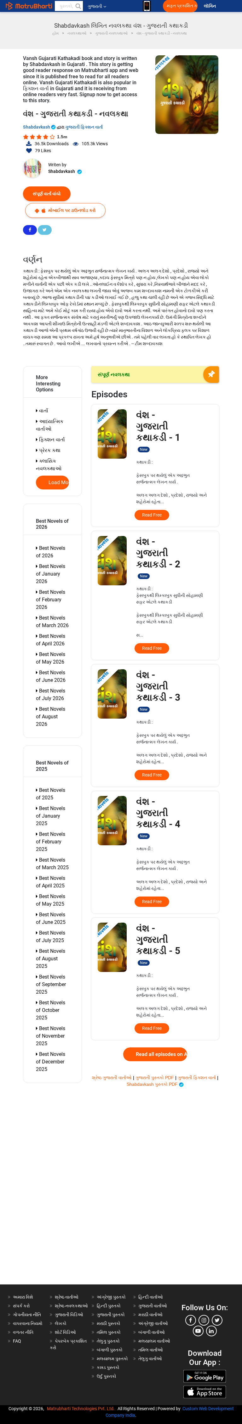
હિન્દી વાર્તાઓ (150, 1297)
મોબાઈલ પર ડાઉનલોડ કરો (71, 210)
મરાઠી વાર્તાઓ (150, 1314)
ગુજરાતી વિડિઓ (69, 1314)
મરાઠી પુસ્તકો (108, 1323)
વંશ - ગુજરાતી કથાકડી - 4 (158, 817)
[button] (78, 6)
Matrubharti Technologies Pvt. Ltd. (82, 1408)
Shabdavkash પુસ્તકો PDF (153, 1084)
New (143, 449)
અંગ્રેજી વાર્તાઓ (153, 1323)
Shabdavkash (37, 127)
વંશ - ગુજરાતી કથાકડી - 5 (158, 944)
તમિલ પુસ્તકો (109, 1332)
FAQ (17, 1341)
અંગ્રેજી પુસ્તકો (111, 1297)
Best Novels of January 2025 (50, 815)
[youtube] (198, 1331)
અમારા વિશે (23, 1297)
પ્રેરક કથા (49, 450)
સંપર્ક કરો (21, 1305)
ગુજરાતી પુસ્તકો (111, 1314)
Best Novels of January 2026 (50, 573)
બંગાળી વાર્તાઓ (151, 1332)
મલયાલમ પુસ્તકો (112, 1358)
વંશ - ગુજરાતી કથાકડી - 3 (158, 690)
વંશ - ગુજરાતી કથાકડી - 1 (158, 430)
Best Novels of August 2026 (50, 716)
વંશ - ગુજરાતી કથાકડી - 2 (158, 557)
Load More (59, 482)
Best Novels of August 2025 (50, 958)
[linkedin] (211, 1331)
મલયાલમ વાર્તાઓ (154, 1341)
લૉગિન (210, 6)
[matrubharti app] (146, 6)
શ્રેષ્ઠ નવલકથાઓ (71, 1305)
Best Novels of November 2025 (50, 1035)
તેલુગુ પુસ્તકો (108, 1341)
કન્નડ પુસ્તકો (108, 1367)
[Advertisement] (56, 1190)
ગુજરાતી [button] (95, 6)
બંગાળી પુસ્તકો (110, 1349)
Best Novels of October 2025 (50, 1010)
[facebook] (190, 1320)
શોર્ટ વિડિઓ (65, 1332)
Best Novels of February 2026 (50, 599)
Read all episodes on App (161, 1054)
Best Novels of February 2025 (50, 841)
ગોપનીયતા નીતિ (27, 1314)
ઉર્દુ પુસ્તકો (106, 1376)
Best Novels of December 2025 (50, 1061)
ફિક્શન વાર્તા (51, 440)
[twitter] (217, 1320)
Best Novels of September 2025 (51, 984)
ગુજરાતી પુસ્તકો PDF (155, 1077)
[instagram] (204, 1320)
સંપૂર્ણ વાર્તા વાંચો (47, 193)
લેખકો (60, 1323)
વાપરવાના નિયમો (28, 1323)
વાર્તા (43, 411)
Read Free (152, 514)
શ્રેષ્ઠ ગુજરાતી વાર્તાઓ (112, 1077)
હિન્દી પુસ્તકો (109, 1305)
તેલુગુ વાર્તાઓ (150, 1358)
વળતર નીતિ (23, 1332)
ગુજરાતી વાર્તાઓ (152, 1305)
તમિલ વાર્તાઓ (150, 1349)
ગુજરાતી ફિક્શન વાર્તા (84, 127)
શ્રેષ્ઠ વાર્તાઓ (66, 1297)
